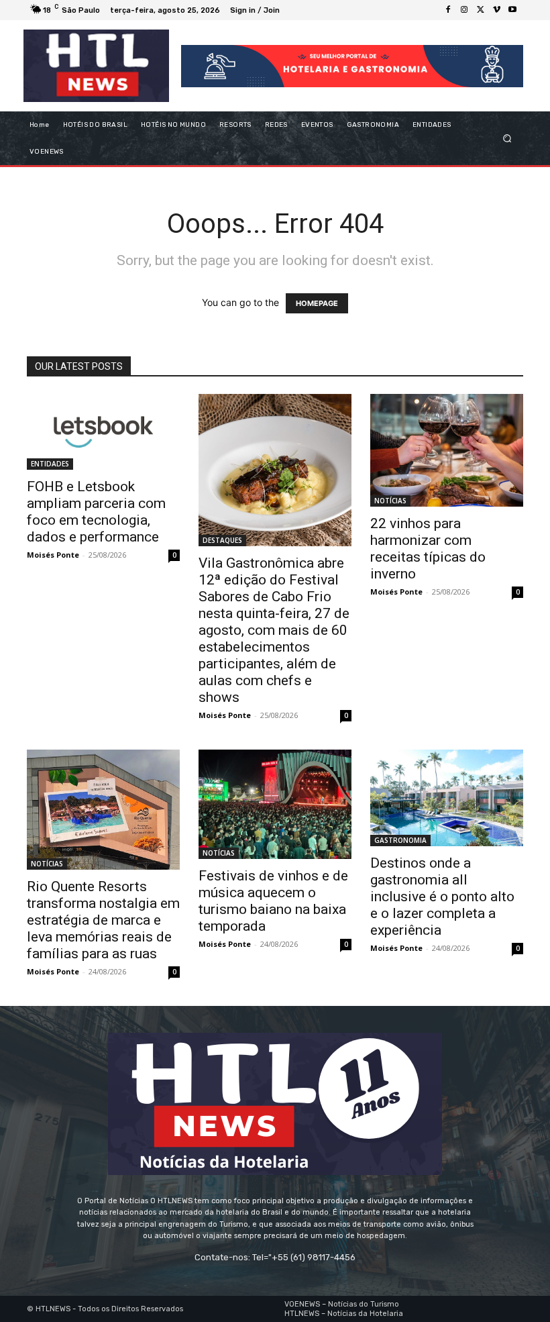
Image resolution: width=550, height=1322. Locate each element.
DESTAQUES (222, 540)
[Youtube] (512, 10)
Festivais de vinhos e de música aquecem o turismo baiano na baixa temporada (273, 901)
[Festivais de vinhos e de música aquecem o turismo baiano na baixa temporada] (275, 804)
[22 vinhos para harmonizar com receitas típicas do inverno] (446, 450)
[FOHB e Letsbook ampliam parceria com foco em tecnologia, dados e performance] (103, 432)
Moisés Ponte (53, 555)
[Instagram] (464, 10)
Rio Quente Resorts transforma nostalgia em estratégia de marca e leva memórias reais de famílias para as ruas (103, 920)
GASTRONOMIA (400, 840)
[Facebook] (448, 10)
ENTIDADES (50, 463)
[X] (480, 10)
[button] (507, 138)
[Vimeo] (496, 10)
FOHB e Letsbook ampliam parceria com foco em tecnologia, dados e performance (96, 511)
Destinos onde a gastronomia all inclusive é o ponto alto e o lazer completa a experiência (442, 896)
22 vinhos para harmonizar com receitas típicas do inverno (428, 548)
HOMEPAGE (317, 303)
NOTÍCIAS (390, 500)
